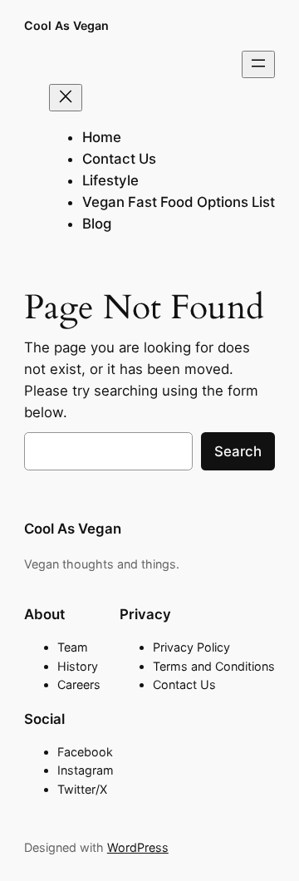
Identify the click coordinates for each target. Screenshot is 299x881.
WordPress (138, 847)
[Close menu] (65, 97)
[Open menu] (258, 64)
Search (238, 451)
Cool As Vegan (66, 25)
